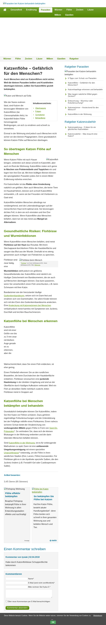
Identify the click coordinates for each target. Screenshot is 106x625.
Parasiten (45, 10)
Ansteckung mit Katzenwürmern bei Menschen (30, 305)
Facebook (44, 482)
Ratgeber (74, 59)
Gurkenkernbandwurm (14, 296)
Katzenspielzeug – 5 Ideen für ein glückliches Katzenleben (82, 128)
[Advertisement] (53, 37)
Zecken (79, 10)
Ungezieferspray (11, 453)
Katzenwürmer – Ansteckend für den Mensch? (83, 108)
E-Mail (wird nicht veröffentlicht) (41, 583)
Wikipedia (37, 265)
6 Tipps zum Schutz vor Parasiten (82, 78)
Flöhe (69, 10)
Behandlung (40, 118)
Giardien (69, 15)
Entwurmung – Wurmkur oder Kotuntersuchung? (80, 102)
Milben (58, 15)
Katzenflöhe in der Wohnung (22, 443)
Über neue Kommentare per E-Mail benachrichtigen (29, 601)
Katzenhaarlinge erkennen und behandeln (85, 89)
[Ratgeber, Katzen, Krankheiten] (4, 9)
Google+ (55, 482)
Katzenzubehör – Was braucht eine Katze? (82, 135)
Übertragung (40, 108)
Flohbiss (23, 263)
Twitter (50, 482)
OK (53, 622)
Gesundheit (16, 10)
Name (31, 579)
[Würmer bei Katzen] (24, 3)
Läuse (91, 10)
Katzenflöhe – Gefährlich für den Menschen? (81, 84)
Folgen (38, 111)
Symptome (40, 115)
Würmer (58, 10)
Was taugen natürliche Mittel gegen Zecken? (82, 95)
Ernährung (31, 10)
